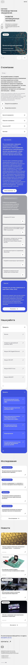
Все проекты (24, 392)
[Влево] (19, 57)
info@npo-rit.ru (6, 637)
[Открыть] (22, 221)
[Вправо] (24, 57)
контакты (4, 642)
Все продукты (24, 327)
